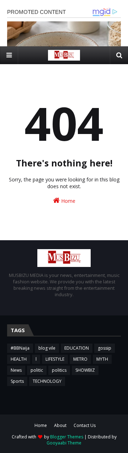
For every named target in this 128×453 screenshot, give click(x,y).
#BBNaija (20, 348)
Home (67, 200)
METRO (80, 359)
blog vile (46, 348)
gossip (104, 348)
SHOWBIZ (85, 370)
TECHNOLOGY (47, 381)
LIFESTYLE (55, 359)
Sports (17, 381)
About (60, 425)
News (16, 370)
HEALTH (19, 359)
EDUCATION (76, 348)
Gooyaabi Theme (64, 443)
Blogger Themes (66, 437)
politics (59, 370)
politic (37, 370)
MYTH (102, 359)
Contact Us (85, 425)
